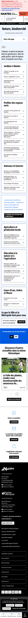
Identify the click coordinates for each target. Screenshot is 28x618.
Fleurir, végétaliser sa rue (12, 77)
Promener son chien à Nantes (11, 116)
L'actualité (4, 540)
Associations (4, 576)
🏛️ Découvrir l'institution (7, 487)
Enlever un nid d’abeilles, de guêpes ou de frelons (11, 171)
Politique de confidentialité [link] (18, 608)
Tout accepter (10, 605)
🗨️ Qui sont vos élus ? (6, 485)
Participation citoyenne (7, 553)
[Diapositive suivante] (25, 19)
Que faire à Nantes (6, 537)
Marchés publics (5, 563)
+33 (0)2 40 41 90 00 (6, 474)
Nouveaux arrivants (6, 567)
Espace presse (5, 581)
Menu (25, 616)
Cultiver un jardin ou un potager (11, 72)
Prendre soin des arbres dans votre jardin (11, 86)
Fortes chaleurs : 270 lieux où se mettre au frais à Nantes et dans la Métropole (12, 135)
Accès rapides (3, 616)
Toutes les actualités (14, 399)
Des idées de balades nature (10, 155)
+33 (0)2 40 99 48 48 (6, 498)
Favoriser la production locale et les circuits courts (12, 242)
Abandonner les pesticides (9, 81)
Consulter (21, 322)
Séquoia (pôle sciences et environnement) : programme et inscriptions (12, 278)
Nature (3, 47)
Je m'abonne (14, 422)
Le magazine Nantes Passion (9, 543)
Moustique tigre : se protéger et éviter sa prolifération (10, 178)
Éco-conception (14, 599)
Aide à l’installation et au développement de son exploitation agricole (11, 236)
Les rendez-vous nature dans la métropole (13, 215)
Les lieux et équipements (7, 586)
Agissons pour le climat (8, 534)
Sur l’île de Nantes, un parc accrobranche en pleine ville (12, 142)
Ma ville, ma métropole (8, 531)
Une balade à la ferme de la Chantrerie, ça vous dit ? (12, 271)
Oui (12, 337)
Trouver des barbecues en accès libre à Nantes (11, 127)
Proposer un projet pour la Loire (11, 304)
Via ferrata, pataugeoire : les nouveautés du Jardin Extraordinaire (12, 149)
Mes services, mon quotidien (12, 23)
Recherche (19, 616)
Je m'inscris (14, 439)
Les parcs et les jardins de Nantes (12, 111)
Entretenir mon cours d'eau (10, 299)
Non (16, 337)
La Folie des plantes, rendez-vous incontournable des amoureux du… (12, 379)
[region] (14, 19)
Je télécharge (14, 457)
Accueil (3, 23)
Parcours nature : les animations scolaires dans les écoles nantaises (12, 265)
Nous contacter (7, 523)
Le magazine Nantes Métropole (10, 546)
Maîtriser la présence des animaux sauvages (12, 188)
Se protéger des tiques (11, 183)
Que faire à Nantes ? (23, 14)
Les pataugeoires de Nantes (10, 122)
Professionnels (5, 572)
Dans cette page (9, 39)
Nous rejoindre (5, 558)
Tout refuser (19, 605)
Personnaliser (6, 608)
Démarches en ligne (11, 616)
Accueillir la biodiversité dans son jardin (11, 92)
